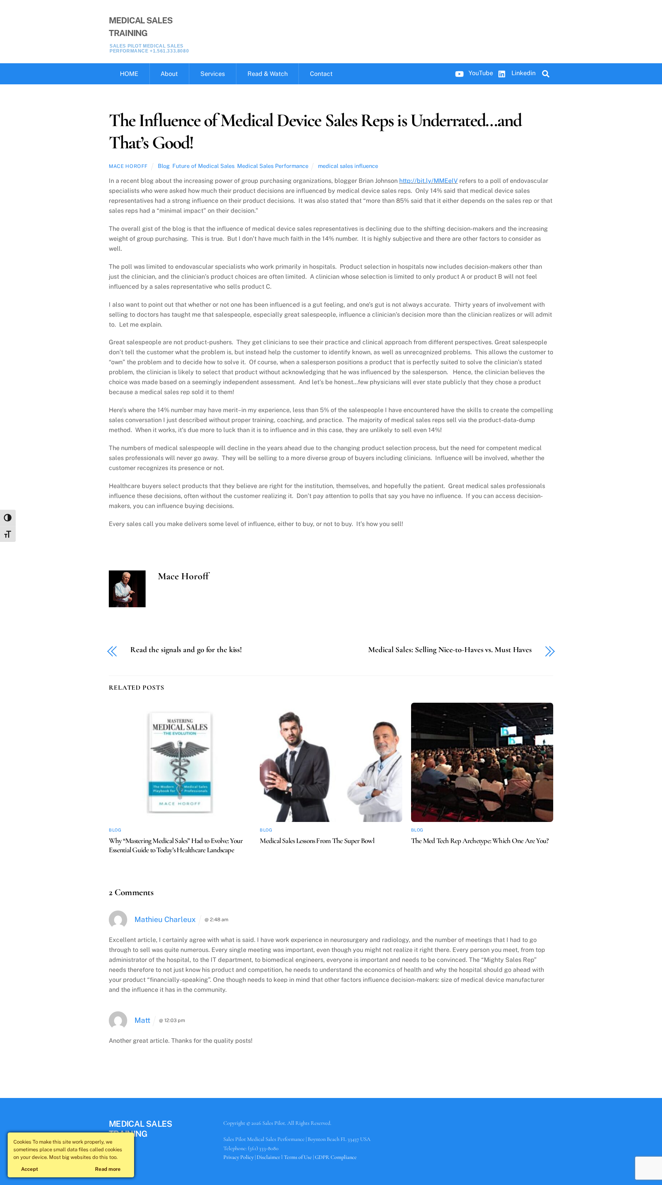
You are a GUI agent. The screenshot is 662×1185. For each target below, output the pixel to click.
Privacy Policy (238, 1157)
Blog (164, 166)
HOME (129, 73)
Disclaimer (268, 1157)
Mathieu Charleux (165, 919)
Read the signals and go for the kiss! (186, 650)
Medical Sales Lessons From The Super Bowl (317, 840)
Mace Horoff (128, 166)
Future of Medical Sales (203, 166)
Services (212, 73)
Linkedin (523, 73)
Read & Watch (267, 73)
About (169, 73)
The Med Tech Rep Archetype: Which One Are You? (480, 840)
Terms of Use (298, 1157)
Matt (142, 1020)
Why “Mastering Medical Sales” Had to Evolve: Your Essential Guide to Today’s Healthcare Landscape (176, 845)
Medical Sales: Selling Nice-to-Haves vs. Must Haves (450, 650)
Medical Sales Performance (272, 166)
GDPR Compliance (336, 1157)
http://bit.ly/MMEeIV (428, 180)
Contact (321, 73)
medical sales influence (348, 166)
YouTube (480, 73)
